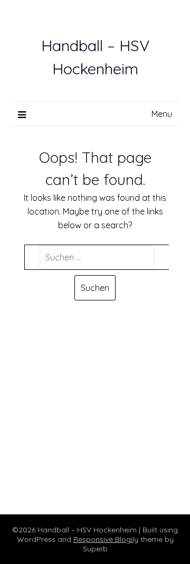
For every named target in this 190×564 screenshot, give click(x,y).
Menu (161, 114)
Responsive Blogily (105, 539)
